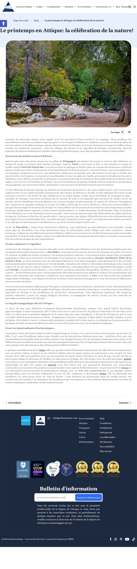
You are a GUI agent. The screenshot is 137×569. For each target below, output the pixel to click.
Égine (42, 350)
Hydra (103, 373)
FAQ (102, 418)
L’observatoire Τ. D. (104, 6)
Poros (125, 367)
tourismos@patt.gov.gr (60, 522)
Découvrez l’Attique (24, 6)
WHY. (71, 538)
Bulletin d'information (68, 488)
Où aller (39, 6)
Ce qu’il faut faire (53, 6)
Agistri (127, 358)
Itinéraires (69, 6)
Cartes (82, 432)
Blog (118, 6)
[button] (3, 23)
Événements (126, 6)
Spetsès (52, 364)
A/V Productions (84, 6)
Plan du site (106, 451)
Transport (84, 427)
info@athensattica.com (65, 417)
